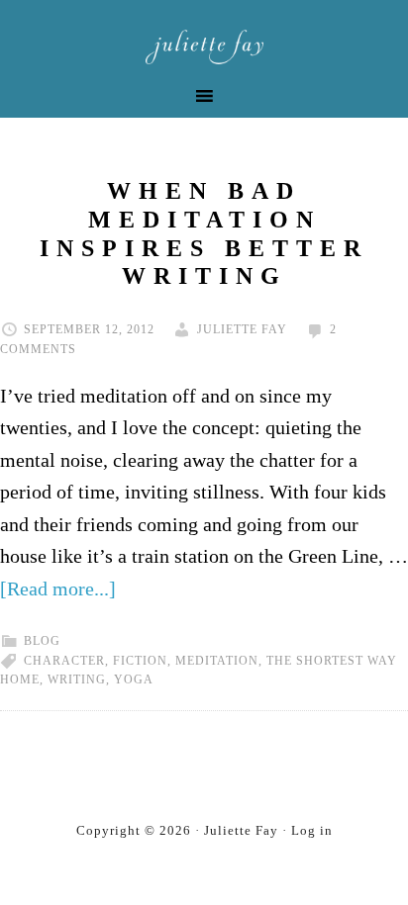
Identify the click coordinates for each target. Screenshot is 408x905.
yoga (133, 679)
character (64, 661)
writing (77, 679)
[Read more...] (58, 588)
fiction (140, 661)
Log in (312, 830)
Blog (42, 641)
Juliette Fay (204, 47)
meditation (216, 661)
